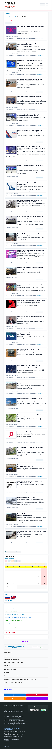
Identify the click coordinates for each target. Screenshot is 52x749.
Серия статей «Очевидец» (11, 627)
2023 (12, 560)
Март (16, 563)
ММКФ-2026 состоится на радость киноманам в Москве (31, 300)
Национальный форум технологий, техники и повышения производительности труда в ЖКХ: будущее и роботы (31, 148)
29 (44, 583)
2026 (35, 563)
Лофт (37, 694)
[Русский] (7, 597)
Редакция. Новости (10, 632)
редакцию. (11, 724)
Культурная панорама (11, 636)
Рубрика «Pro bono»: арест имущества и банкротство (30, 233)
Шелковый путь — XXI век (11, 623)
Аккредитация (6, 742)
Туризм (15, 694)
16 (7, 579)
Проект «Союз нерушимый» (11, 607)
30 (7, 586)
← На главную (8, 13)
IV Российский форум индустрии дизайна (27, 431)
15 (44, 576)
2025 (6, 560)
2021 (18, 560)
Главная (6, 16)
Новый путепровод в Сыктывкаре (26, 497)
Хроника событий (12, 16)
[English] (13, 597)
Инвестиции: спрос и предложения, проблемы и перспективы (19, 617)
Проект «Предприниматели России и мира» (15, 614)
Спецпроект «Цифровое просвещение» (14, 620)
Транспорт (37, 698)
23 (7, 583)
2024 (9, 560)
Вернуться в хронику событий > (12, 551)
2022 (15, 560)
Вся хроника (8, 22)
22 (44, 579)
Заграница (14, 698)
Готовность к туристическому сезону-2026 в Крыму (30, 414)
